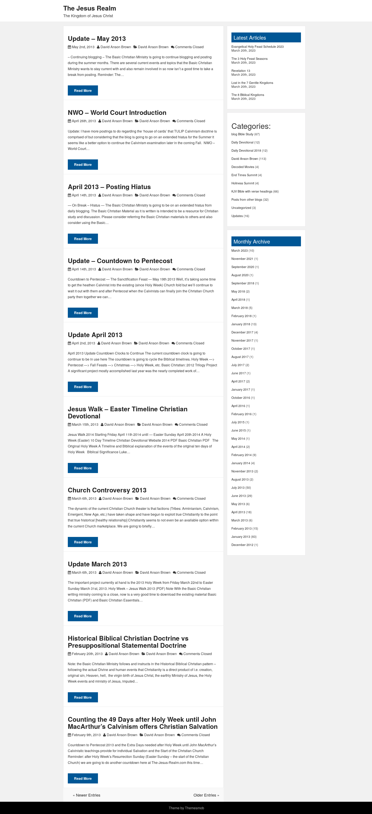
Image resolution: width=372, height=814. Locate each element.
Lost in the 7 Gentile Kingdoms (252, 82)
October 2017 (240, 348)
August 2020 (240, 275)
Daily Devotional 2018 (246, 150)
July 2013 (238, 487)
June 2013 (238, 495)
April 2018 (238, 299)
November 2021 (242, 258)
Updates (237, 216)
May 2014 (238, 438)
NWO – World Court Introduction (117, 112)
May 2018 (238, 291)
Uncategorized (241, 207)
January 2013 (240, 536)
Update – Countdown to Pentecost (120, 260)
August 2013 (240, 479)
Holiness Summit (242, 183)
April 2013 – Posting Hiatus (109, 186)
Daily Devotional (242, 142)
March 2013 (239, 520)
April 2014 (238, 446)
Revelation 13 (240, 70)
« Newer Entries (86, 795)
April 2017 (238, 381)
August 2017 (240, 357)
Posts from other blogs (246, 199)
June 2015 (238, 430)
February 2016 (241, 414)
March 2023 (239, 250)
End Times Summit (244, 175)
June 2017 (238, 373)
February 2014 (241, 455)
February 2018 (241, 316)
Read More (83, 90)
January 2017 (240, 389)
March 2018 (239, 307)
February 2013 (241, 528)
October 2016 (240, 397)
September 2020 (242, 267)
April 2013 (238, 512)
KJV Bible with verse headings (251, 191)
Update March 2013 (97, 563)
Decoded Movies (242, 167)
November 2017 (242, 340)
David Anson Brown (116, 46)
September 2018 (242, 283)
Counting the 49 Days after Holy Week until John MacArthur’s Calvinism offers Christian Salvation (143, 722)
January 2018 (240, 324)
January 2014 (240, 463)
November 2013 (242, 471)
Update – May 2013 (97, 38)
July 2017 (238, 365)
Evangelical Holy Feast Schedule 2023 (257, 46)
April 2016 (238, 406)
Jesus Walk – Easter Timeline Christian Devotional (128, 412)
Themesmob (194, 807)
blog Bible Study (242, 134)
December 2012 (242, 545)
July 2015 (238, 422)
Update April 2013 (95, 334)
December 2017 (242, 332)
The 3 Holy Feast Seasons (249, 58)
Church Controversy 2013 (107, 489)
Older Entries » (206, 795)
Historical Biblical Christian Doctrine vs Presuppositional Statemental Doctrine (128, 641)
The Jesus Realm (89, 7)
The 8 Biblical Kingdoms (247, 94)
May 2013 (238, 504)
